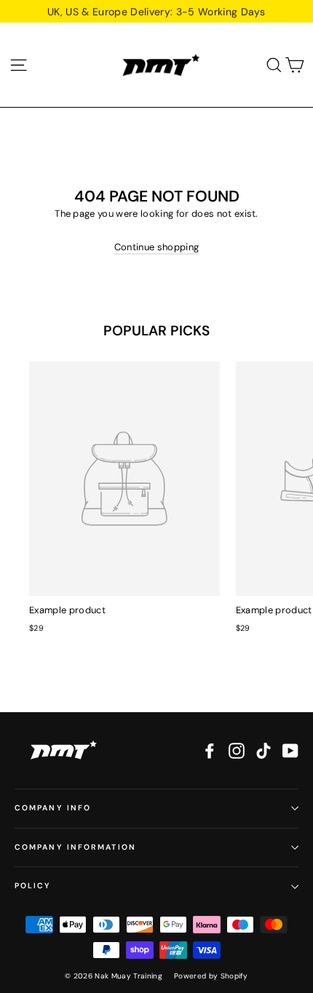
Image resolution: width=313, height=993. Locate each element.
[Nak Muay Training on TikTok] (263, 751)
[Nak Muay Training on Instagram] (237, 751)
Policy (33, 885)
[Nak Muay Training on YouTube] (290, 751)
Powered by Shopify (211, 976)
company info (53, 808)
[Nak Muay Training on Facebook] (210, 751)
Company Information (75, 847)
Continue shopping (156, 247)
